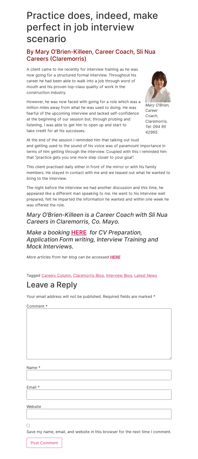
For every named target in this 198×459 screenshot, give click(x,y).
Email (33, 387)
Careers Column (56, 275)
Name (33, 367)
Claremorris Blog (88, 275)
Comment (37, 306)
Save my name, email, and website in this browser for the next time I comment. (99, 432)
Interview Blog (119, 275)
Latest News (145, 275)
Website (34, 406)
